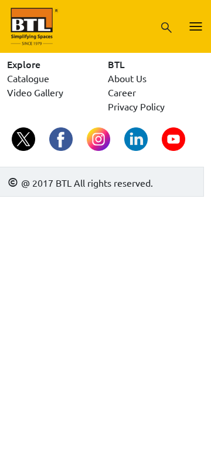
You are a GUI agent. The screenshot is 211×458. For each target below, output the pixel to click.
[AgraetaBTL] (24, 140)
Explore (23, 64)
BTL (116, 64)
